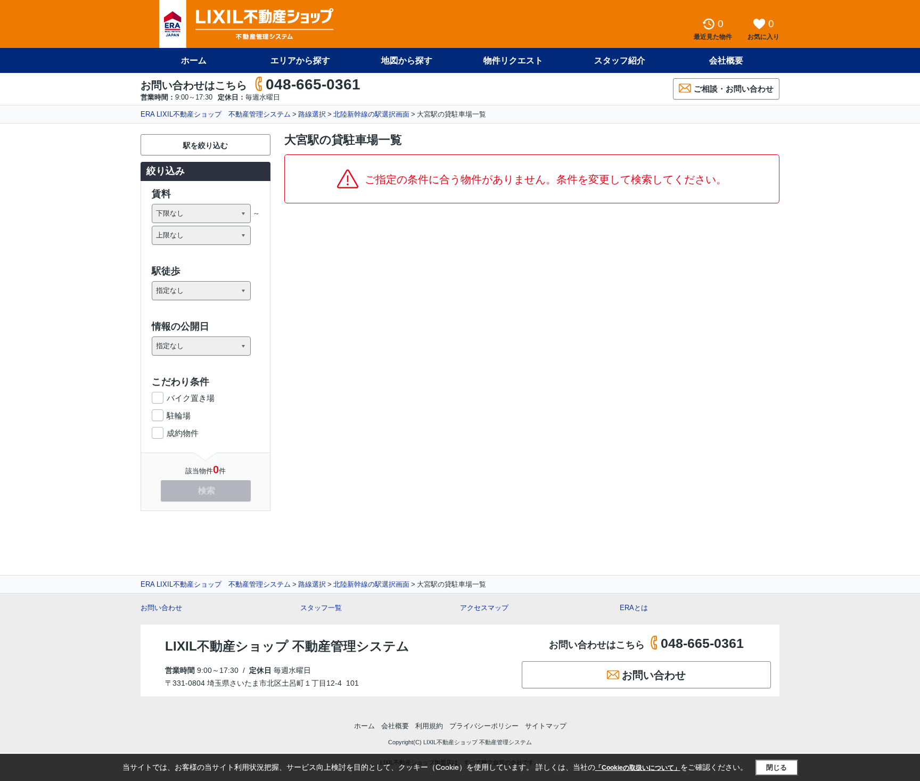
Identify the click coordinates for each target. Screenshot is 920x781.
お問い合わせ (161, 608)
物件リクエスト (513, 60)
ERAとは (634, 608)
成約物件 (183, 433)
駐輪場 (179, 415)
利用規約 (429, 726)
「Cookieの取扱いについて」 (637, 767)
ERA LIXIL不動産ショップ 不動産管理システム (216, 114)
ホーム (194, 60)
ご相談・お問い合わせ (734, 88)
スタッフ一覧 (321, 608)
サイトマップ (545, 726)
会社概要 (726, 60)
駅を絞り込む (205, 145)
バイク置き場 (191, 397)
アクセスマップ (484, 608)
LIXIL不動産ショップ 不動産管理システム (287, 646)
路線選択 (312, 114)
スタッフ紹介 (619, 60)
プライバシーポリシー (484, 726)
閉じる (776, 767)
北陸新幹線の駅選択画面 (371, 114)
